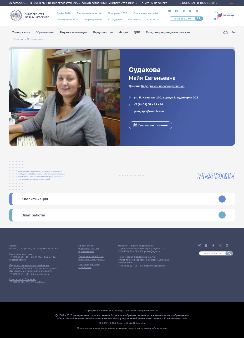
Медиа (123, 32)
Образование (45, 32)
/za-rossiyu (225, 15)
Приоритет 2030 (117, 13)
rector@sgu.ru (17, 259)
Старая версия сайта (145, 13)
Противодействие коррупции (89, 266)
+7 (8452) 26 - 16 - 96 (21, 256)
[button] (215, 12)
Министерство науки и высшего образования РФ (130, 310)
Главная (18, 39)
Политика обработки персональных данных (91, 258)
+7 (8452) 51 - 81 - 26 (148, 104)
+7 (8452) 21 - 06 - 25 (130, 251)
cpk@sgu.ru (42, 273)
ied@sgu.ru (41, 282)
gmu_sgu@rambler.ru (149, 111)
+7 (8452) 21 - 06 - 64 (130, 265)
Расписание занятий (89, 13)
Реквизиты (134, 19)
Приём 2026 (63, 13)
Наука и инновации (73, 32)
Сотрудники (115, 19)
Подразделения (92, 19)
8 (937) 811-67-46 (45, 256)
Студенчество (103, 32)
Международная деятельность (168, 32)
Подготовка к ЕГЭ (67, 19)
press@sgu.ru (152, 251)
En (233, 32)
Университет (21, 32)
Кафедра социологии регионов (162, 86)
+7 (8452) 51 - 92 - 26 (21, 273)
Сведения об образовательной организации (88, 248)
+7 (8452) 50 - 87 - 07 (21, 282)
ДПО (137, 32)
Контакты (152, 19)
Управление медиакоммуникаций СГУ (141, 248)
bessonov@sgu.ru (154, 265)
